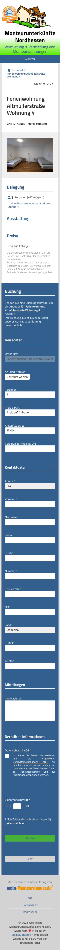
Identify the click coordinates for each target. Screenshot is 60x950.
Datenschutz (30, 905)
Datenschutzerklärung (43, 755)
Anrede (10, 481)
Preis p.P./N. (12, 407)
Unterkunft (11, 353)
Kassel (19, 70)
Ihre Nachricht (13, 698)
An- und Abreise (15, 371)
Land (8, 625)
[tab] (30, 205)
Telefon (10, 661)
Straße (9, 553)
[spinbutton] (30, 394)
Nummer (11, 571)
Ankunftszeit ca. (15, 425)
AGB (30, 898)
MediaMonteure (21, 934)
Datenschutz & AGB (18, 750)
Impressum (30, 912)
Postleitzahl (13, 589)
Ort (7, 607)
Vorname (11, 499)
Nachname (12, 517)
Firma (8, 535)
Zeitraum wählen (17, 376)
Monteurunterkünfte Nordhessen (30, 36)
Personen (11, 389)
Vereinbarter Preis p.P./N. (20, 443)
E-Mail (9, 643)
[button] (53, 393)
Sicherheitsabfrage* (17, 799)
